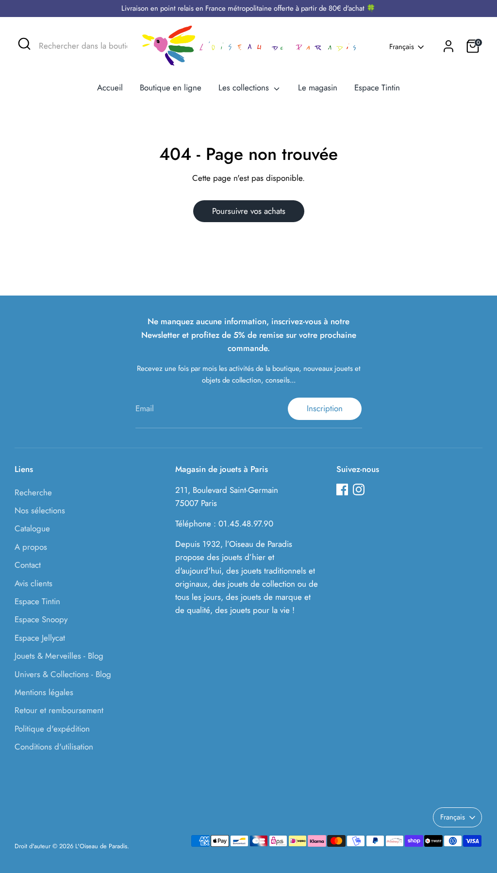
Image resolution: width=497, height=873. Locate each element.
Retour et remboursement (59, 710)
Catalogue (32, 528)
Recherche (33, 492)
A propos (31, 547)
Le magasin (317, 87)
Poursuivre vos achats (248, 211)
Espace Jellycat (40, 638)
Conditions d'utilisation (54, 746)
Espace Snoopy (41, 619)
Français (401, 47)
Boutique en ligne (170, 87)
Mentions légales (44, 692)
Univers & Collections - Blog (63, 674)
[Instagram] (358, 489)
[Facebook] (342, 489)
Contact (28, 565)
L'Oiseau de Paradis (101, 846)
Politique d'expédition (52, 728)
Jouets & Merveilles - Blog (59, 656)
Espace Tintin (377, 87)
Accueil (110, 87)
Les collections (244, 87)
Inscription (325, 408)
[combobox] (77, 46)
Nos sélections (40, 510)
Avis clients (33, 583)
